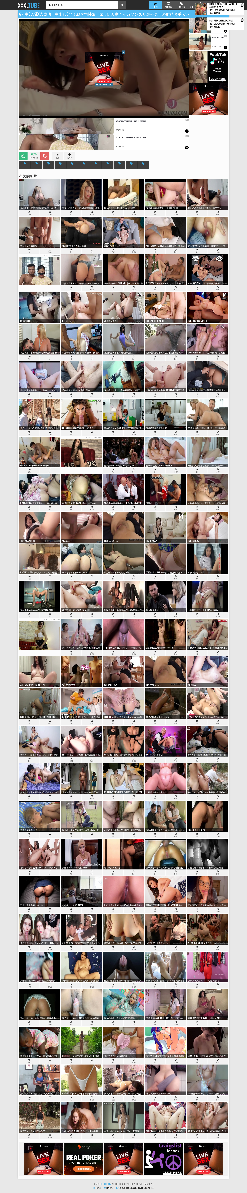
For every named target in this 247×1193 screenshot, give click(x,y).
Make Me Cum (218, 37)
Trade (98, 1187)
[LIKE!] (23, 156)
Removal (109, 1187)
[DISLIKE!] (44, 156)
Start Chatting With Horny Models (131, 121)
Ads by (52, 255)
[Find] (122, 5)
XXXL (29, 5)
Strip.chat (120, 130)
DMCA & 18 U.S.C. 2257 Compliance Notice (136, 1187)
